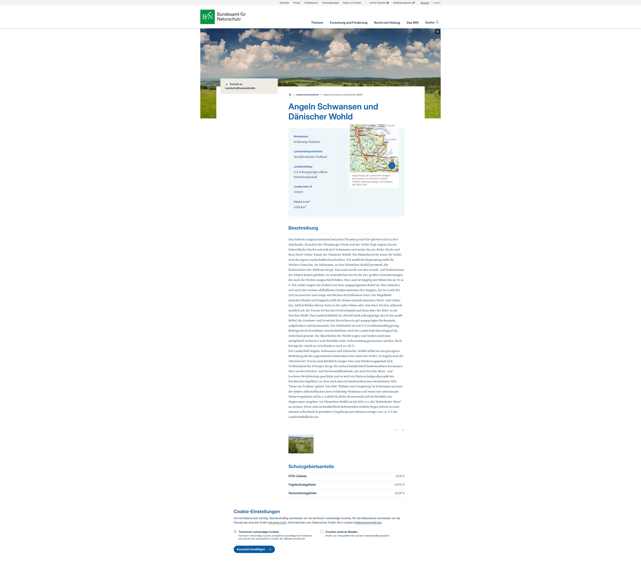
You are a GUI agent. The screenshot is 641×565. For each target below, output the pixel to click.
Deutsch (425, 2)
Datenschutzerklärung (367, 522)
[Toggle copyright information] (437, 31)
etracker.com (277, 522)
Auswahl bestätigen (251, 549)
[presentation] (392, 165)
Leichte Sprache (377, 2)
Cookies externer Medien (342, 531)
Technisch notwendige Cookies (259, 531)
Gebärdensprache (402, 2)
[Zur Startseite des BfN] (228, 16)
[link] (317, 23)
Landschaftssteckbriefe (307, 94)
